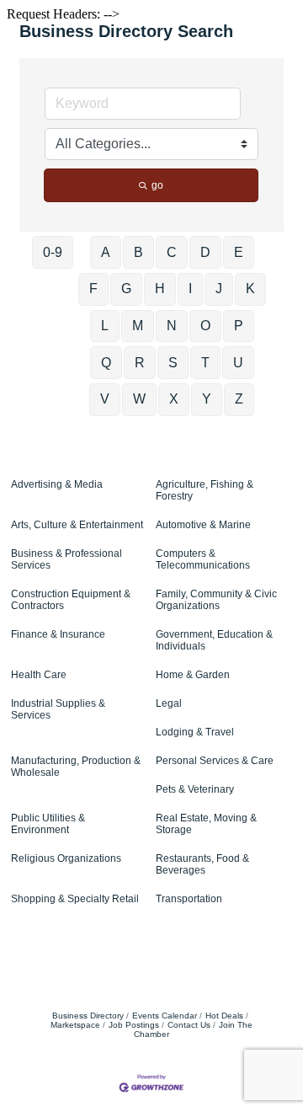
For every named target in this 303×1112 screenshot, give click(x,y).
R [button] (140, 363)
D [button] (205, 252)
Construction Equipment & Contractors (70, 600)
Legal (169, 703)
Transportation (189, 899)
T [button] (205, 363)
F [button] (93, 288)
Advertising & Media (57, 484)
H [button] (160, 288)
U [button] (238, 363)
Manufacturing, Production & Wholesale (76, 766)
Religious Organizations (66, 858)
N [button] (172, 325)
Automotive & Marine (203, 525)
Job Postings (134, 1024)
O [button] (205, 325)
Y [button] (206, 399)
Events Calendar (164, 1015)
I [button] (190, 288)
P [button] (238, 325)
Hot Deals (224, 1015)
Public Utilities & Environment (48, 824)
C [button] (172, 252)
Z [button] (239, 399)
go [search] (157, 185)
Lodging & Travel (195, 732)
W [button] (139, 399)
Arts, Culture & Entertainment (77, 525)
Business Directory (88, 1015)
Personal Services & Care (215, 761)
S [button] (173, 363)
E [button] (238, 252)
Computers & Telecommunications (203, 559)
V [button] (104, 399)
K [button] (250, 288)
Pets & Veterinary (195, 789)
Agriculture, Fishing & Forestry (204, 490)
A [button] (105, 252)
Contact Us (188, 1024)
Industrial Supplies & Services (58, 709)
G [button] (126, 288)
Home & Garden (193, 675)
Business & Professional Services (66, 559)
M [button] (137, 325)
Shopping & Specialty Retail (75, 899)
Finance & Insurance (58, 634)
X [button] (173, 399)
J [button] (218, 288)
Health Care (38, 675)
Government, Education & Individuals (214, 640)
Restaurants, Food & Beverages (202, 864)
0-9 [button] (52, 252)
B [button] (138, 252)
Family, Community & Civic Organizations (216, 600)
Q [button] (106, 363)
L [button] (105, 325)
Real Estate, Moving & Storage (206, 824)
